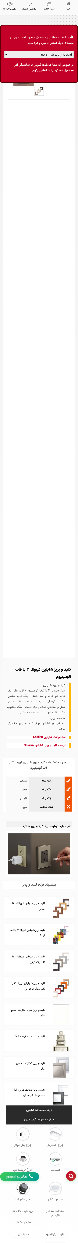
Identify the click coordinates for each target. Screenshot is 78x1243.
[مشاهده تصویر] (39, 91)
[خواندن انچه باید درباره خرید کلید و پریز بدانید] (39, 854)
